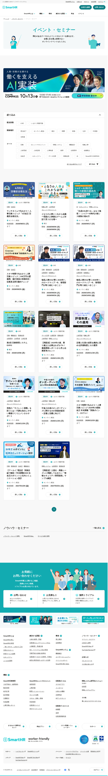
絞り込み (11, 115)
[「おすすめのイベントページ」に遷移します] (54, 83)
